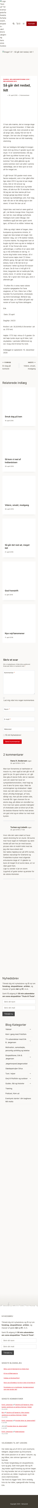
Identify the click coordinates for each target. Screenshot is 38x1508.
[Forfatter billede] (4, 95)
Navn (7, 709)
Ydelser (8, 1029)
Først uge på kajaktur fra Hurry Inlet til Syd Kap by (19, 1382)
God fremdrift (11, 590)
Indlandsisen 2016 (10, 81)
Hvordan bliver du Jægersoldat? (25, 1420)
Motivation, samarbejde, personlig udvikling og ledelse (17, 1049)
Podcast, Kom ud (12, 1093)
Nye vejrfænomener (15, 633)
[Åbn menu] (23, 23)
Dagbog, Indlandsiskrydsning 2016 (16, 79)
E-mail (7, 719)
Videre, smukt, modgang (30, 366)
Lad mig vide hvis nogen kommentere (19, 700)
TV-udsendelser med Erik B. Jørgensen (15, 1040)
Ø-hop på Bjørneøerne (11, 1373)
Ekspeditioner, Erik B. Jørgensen (13, 1057)
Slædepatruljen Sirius (14, 1069)
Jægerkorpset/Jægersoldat (16, 1064)
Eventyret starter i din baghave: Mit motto (18, 1100)
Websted (7, 729)
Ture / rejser (10, 1074)
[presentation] (19, 400)
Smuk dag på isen (13, 416)
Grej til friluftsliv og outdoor (16, 1078)
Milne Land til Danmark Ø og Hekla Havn (16, 1369)
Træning (8, 1089)
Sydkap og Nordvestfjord (11, 1378)
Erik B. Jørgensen (7, 1404)
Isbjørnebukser (20, 1431)
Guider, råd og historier (14, 1083)
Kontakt (31, 24)
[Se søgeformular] (13, 24)
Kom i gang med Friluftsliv (15, 1034)
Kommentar (9, 673)
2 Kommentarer (24, 95)
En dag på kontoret (6, 366)
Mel (3, 1412)
